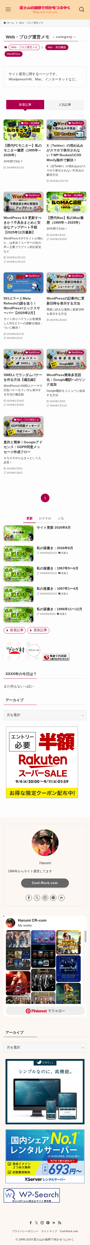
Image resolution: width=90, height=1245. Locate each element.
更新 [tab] (29, 518)
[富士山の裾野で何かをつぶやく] (45, 9)
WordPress (13, 53)
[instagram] (45, 898)
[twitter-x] (37, 898)
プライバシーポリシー (25, 1231)
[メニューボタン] (8, 9)
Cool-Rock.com (45, 883)
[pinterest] (53, 898)
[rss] (59, 1223)
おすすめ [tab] (45, 518)
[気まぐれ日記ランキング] (56, 659)
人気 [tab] (61, 518)
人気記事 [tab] (65, 104)
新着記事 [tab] (25, 104)
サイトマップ (49, 1231)
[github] (61, 898)
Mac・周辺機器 (57, 47)
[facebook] (29, 898)
